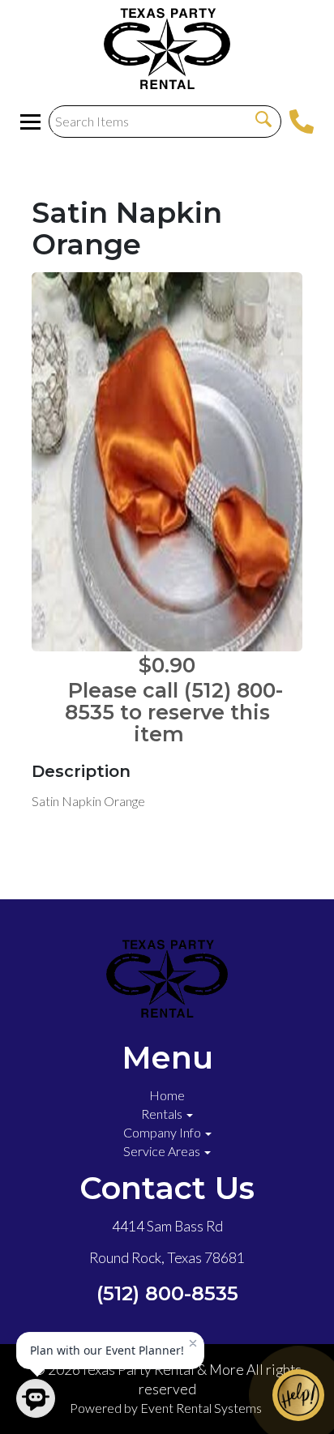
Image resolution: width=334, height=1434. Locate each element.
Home (167, 1095)
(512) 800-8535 (167, 1293)
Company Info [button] (163, 1132)
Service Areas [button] (163, 1151)
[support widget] (298, 1395)
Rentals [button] (163, 1113)
